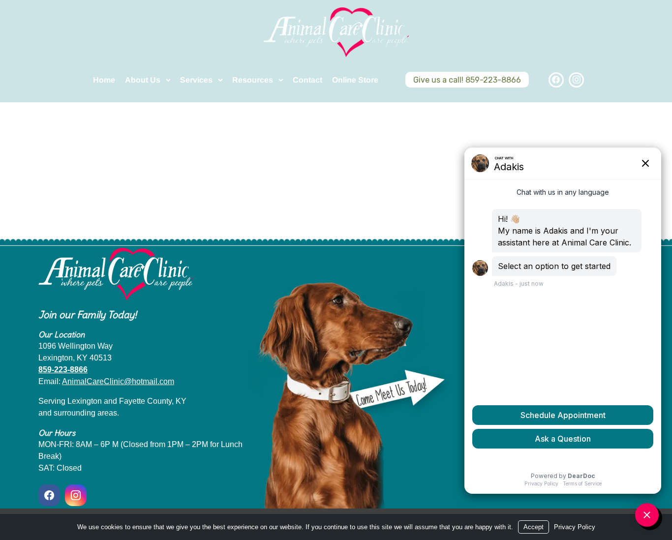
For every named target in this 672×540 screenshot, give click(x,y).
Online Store (355, 80)
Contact (307, 80)
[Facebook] (556, 80)
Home (104, 80)
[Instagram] (576, 80)
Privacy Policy (574, 527)
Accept (533, 527)
